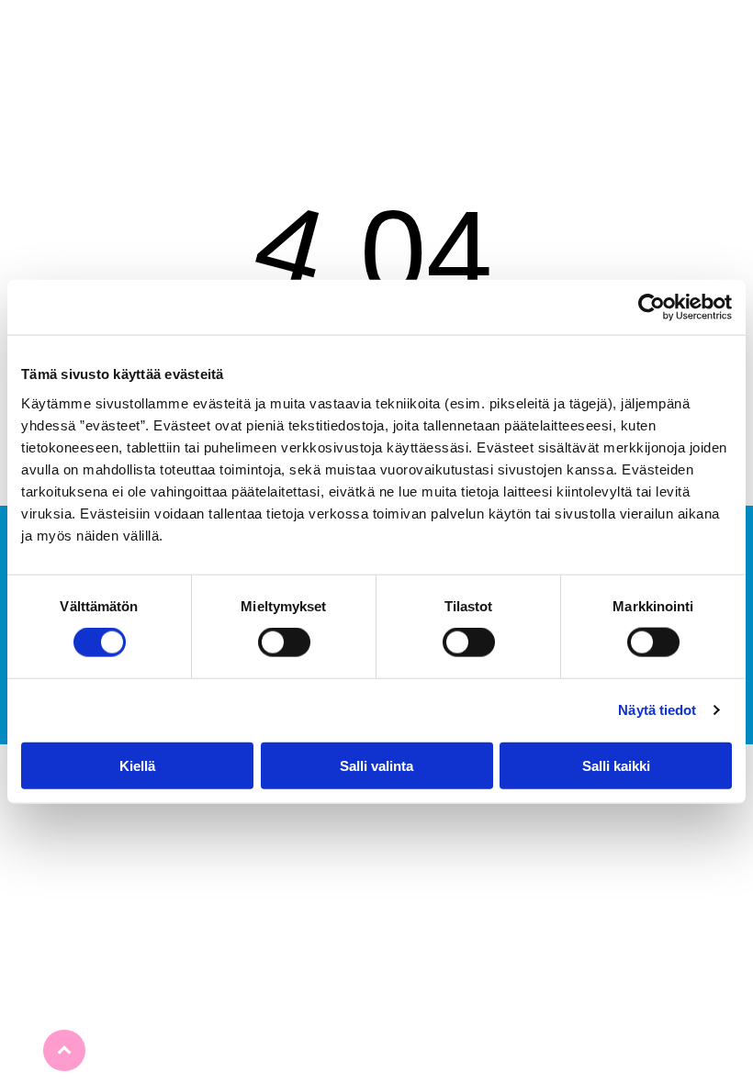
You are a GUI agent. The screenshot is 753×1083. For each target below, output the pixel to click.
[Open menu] (376, 37)
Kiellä (137, 765)
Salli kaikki (616, 765)
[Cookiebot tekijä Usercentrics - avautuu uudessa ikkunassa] (651, 307)
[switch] (284, 642)
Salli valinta (376, 765)
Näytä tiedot (657, 710)
